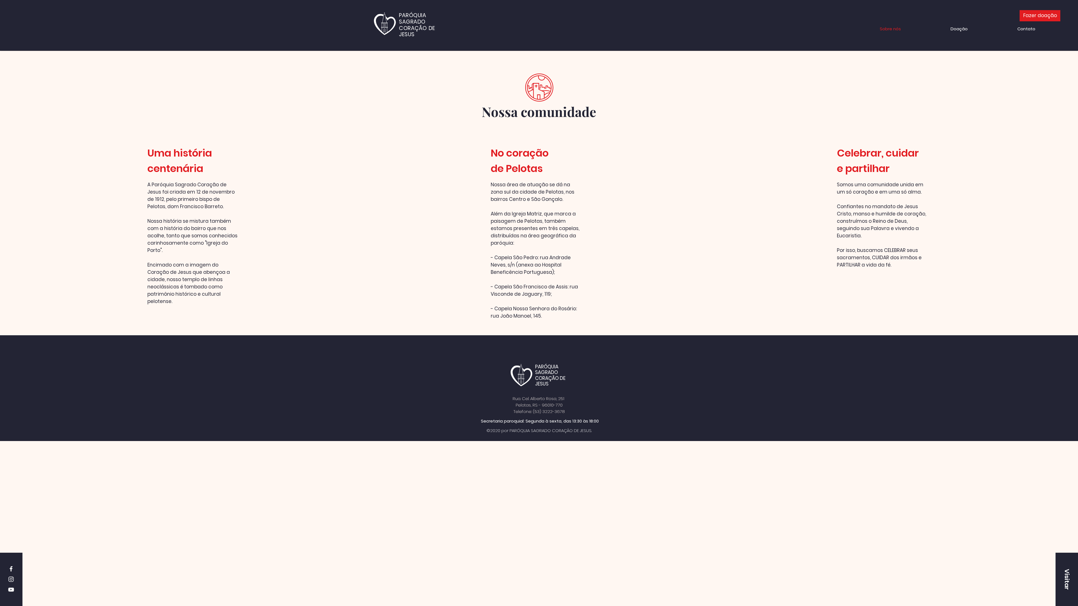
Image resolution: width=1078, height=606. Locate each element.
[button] (1067, 579)
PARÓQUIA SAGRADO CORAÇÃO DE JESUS (550, 375)
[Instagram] (11, 579)
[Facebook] (11, 568)
